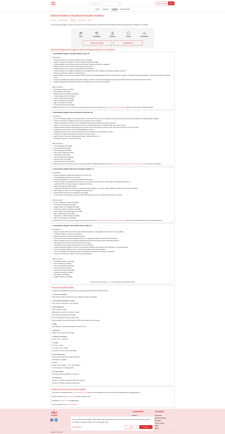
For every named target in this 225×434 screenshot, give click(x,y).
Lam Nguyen (71, 396)
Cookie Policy (77, 427)
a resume (109, 282)
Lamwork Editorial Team (79, 392)
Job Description (63, 20)
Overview (53, 20)
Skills (89, 20)
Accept (146, 427)
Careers (115, 9)
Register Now (161, 3)
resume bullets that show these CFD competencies (128, 164)
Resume (72, 20)
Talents (97, 9)
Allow (131, 427)
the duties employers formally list (115, 107)
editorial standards (71, 404)
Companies (105, 9)
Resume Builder (125, 9)
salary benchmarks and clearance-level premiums (111, 220)
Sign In (171, 3)
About (135, 415)
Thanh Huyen (64, 400)
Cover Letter (82, 20)
